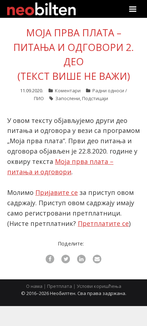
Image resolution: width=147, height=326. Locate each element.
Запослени (67, 98)
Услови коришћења (99, 286)
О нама (34, 286)
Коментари (68, 90)
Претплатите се (103, 223)
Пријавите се (56, 192)
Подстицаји (95, 98)
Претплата (59, 286)
